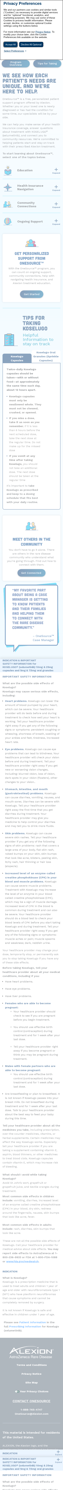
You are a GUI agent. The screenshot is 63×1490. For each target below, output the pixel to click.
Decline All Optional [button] (31, 44)
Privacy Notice (43, 31)
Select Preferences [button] (14, 51)
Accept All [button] (10, 44)
